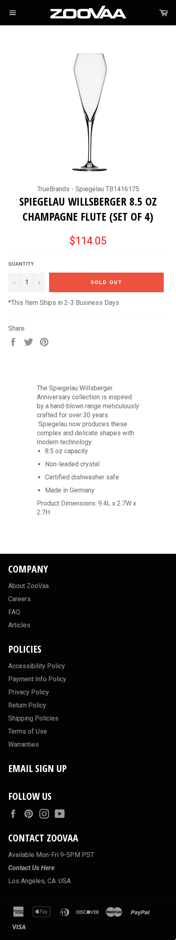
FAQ (14, 612)
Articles (19, 625)
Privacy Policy (28, 692)
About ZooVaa (28, 586)
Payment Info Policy (37, 679)
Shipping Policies (33, 718)
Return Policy (27, 705)
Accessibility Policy (36, 666)
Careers (19, 599)
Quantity (21, 264)
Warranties (23, 744)
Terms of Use (27, 731)
